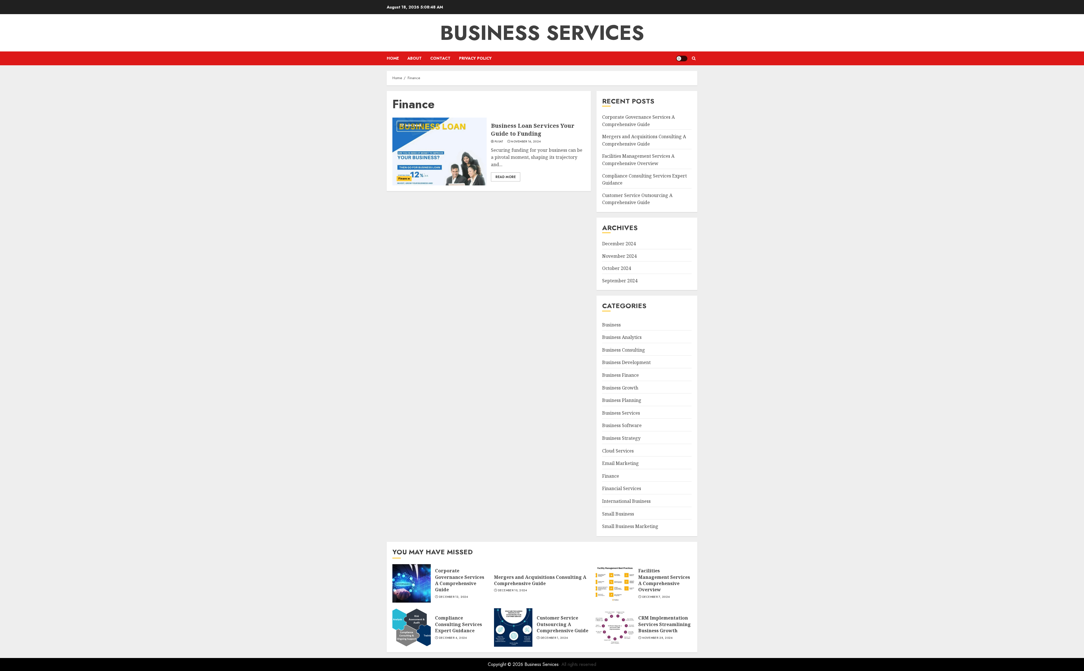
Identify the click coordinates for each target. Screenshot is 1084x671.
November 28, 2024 (657, 638)
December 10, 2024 (512, 590)
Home (393, 58)
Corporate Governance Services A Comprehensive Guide (459, 580)
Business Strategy (621, 438)
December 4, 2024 (453, 638)
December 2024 (619, 244)
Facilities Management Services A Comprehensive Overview (664, 580)
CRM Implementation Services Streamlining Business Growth (664, 624)
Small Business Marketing (630, 526)
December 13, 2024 (453, 597)
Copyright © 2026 (506, 664)
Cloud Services (618, 451)
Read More (505, 176)
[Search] (693, 58)
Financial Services (621, 488)
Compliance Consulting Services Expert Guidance (458, 624)
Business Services (542, 32)
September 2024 (619, 281)
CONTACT (440, 58)
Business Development (626, 362)
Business (611, 325)
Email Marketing (620, 463)
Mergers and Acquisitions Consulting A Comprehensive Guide (540, 580)
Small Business (618, 514)
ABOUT (414, 58)
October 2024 (616, 268)
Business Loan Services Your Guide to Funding (532, 129)
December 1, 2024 (554, 638)
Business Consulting (623, 350)
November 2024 (619, 256)
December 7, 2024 (656, 597)
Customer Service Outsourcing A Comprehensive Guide (637, 199)
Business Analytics (622, 337)
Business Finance (620, 375)
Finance (404, 178)
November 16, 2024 (526, 142)
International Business (626, 501)
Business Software (622, 425)
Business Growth (620, 388)
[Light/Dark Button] (681, 58)
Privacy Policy (475, 58)
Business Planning (621, 400)
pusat (499, 142)
